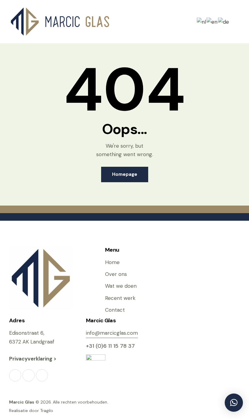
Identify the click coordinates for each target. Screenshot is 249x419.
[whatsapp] (42, 375)
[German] (224, 21)
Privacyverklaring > (33, 358)
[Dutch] (201, 21)
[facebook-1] (15, 375)
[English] (212, 21)
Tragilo (46, 410)
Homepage (124, 174)
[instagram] (28, 375)
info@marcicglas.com (112, 333)
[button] (238, 21)
